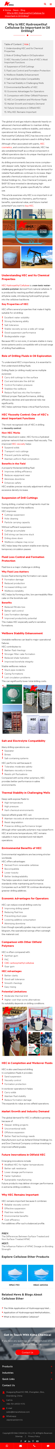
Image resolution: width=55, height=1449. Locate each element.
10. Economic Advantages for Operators (24, 91)
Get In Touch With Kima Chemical (27, 1334)
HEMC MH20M (40, 1284)
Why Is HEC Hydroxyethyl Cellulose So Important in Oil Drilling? (25, 14)
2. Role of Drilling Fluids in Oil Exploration (24, 55)
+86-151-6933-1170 (15, 1403)
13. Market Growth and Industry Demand (24, 103)
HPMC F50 (14, 1284)
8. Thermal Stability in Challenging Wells (24, 82)
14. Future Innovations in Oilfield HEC (22, 107)
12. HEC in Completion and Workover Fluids (25, 99)
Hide (26, 44)
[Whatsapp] (7, 1446)
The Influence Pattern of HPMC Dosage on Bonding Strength (27, 1248)
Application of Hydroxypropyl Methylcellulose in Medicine (28, 1312)
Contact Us (27, 1352)
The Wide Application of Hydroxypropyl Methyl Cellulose (28, 1307)
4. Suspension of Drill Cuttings (19, 66)
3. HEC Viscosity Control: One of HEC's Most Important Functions (26, 61)
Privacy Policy (34, 1436)
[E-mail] (21, 1446)
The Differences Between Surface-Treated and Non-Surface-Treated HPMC (25, 1238)
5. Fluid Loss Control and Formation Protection (27, 70)
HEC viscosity (18, 443)
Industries (7, 1372)
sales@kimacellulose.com (18, 1411)
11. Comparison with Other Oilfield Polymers (26, 95)
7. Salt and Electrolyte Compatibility (22, 78)
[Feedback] (48, 1446)
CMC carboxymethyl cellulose (19, 962)
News (16, 9)
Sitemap (19, 1436)
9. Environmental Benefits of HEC (21, 87)
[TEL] (34, 1446)
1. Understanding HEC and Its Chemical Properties (23, 50)
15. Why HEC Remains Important (20, 111)
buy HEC (29, 205)
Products (7, 1366)
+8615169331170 (14, 1419)
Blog (23, 9)
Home (8, 9)
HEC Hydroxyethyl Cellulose (15, 285)
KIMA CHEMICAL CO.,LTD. (24, 1433)
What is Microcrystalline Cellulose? (21, 1316)
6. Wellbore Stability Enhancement (21, 74)
